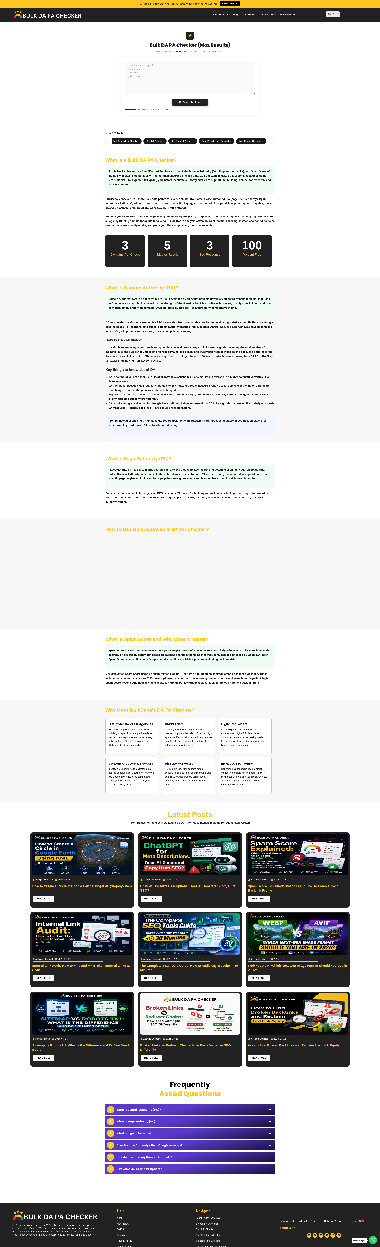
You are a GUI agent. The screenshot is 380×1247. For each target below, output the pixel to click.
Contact (263, 14)
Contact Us (228, 3)
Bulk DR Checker (152, 141)
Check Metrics (192, 102)
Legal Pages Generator (249, 141)
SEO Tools (219, 14)
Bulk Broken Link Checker (123, 141)
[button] (190, 1109)
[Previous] (107, 141)
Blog (235, 14)
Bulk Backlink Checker (180, 141)
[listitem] (190, 549)
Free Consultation (281, 14)
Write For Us (248, 14)
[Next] (272, 141)
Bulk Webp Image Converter (214, 141)
